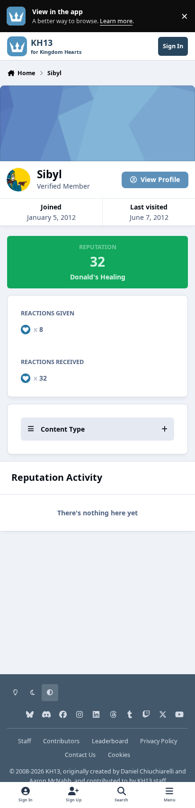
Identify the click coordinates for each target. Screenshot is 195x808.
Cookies (119, 755)
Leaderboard (110, 741)
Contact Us (80, 755)
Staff (24, 741)
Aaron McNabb (50, 781)
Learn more (18, 16)
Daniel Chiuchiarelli (147, 771)
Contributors (61, 741)
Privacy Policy (158, 741)
